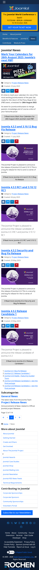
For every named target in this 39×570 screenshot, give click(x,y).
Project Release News (20, 83)
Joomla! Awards (9, 457)
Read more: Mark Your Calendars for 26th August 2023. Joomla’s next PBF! (20, 117)
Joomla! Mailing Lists (11, 470)
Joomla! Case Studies (11, 461)
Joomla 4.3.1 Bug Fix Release (16, 371)
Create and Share (10, 442)
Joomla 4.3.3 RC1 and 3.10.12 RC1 (18, 188)
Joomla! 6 (24, 38)
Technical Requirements (12, 483)
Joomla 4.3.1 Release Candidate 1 (17, 373)
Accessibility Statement (13, 542)
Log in (33, 547)
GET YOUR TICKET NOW (19, 27)
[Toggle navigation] (4, 2)
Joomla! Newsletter (10, 474)
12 (11, 417)
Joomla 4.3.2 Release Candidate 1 (14, 312)
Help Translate (9, 547)
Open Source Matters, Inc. (24, 557)
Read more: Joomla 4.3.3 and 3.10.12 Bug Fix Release (20, 178)
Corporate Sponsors (11, 497)
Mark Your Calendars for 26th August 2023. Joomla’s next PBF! (18, 57)
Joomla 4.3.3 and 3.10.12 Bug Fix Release (19, 128)
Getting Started (9, 438)
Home (5, 34)
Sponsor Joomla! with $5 (25, 544)
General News (9, 396)
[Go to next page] (15, 417)
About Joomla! (15, 34)
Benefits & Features (10, 38)
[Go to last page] (19, 417)
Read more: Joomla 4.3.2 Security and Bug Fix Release (20, 302)
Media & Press (19, 43)
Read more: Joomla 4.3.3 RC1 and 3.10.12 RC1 (20, 241)
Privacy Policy (29, 542)
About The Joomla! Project (13, 450)
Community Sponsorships (13, 501)
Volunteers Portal (10, 506)
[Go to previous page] (7, 417)
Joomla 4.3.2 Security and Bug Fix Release (17, 252)
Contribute (7, 43)
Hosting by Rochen (19, 569)
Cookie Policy (9, 544)
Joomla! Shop (8, 466)
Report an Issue (23, 547)
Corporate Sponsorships (12, 493)
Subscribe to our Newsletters (17, 512)
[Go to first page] (3, 417)
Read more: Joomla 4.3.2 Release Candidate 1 (20, 362)
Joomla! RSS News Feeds (12, 478)
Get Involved (8, 446)
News (33, 38)
